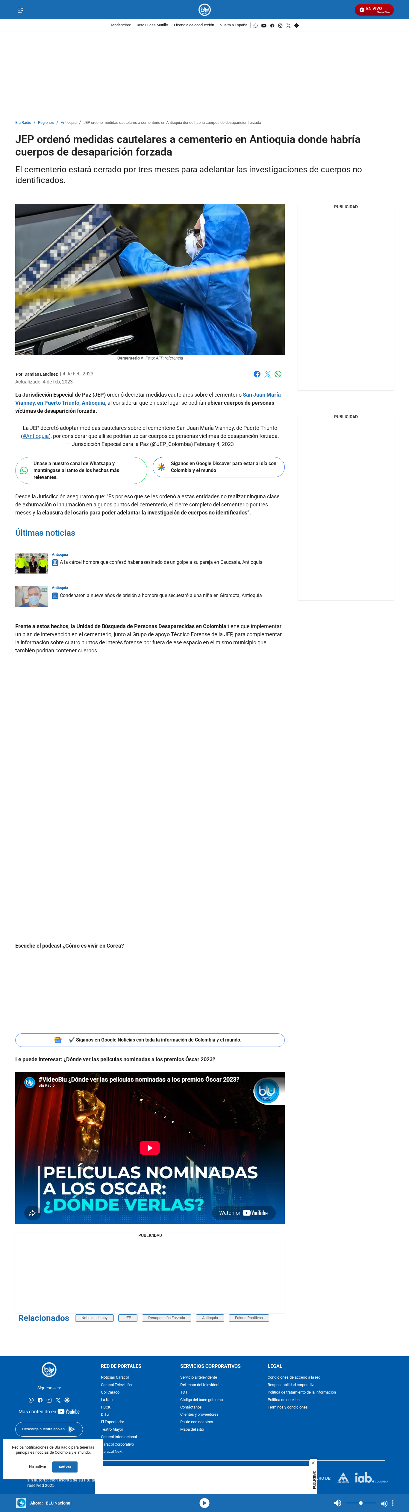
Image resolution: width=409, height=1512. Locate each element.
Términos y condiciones (288, 1407)
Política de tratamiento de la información (302, 1392)
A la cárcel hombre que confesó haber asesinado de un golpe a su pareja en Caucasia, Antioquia (161, 562)
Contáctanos (191, 1407)
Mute (337, 1503)
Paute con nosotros (196, 1422)
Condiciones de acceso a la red (294, 1377)
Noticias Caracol (115, 1377)
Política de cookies (284, 1400)
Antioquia (69, 123)
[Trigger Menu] (20, 10)
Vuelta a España (233, 25)
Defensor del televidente (201, 1385)
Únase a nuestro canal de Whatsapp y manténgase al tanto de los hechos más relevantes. (76, 470)
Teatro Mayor (112, 1430)
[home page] (205, 10)
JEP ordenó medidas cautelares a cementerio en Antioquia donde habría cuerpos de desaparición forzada (172, 123)
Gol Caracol (110, 1392)
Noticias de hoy (94, 1317)
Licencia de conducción (194, 25)
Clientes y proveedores (199, 1415)
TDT (184, 1392)
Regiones (46, 123)
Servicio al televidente (198, 1377)
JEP (128, 1317)
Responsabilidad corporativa (292, 1385)
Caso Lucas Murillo (152, 25)
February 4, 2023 (214, 444)
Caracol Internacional (119, 1437)
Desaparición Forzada (166, 1317)
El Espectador (112, 1422)
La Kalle (107, 1400)
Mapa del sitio (192, 1430)
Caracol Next (111, 1452)
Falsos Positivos (249, 1317)
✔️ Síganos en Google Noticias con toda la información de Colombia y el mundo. (155, 1040)
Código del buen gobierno (201, 1400)
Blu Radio (23, 123)
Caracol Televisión (116, 1385)
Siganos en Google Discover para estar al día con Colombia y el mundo (223, 467)
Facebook (257, 377)
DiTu (105, 1415)
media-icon (204, 1503)
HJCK (105, 1407)
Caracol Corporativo (117, 1444)
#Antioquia (36, 436)
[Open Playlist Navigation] (393, 1503)
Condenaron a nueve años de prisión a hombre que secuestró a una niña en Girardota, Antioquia (161, 595)
